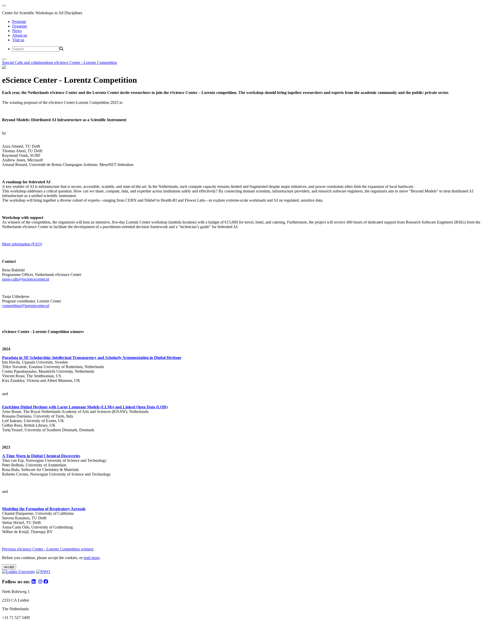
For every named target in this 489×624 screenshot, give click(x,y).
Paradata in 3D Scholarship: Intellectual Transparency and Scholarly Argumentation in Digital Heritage (91, 357)
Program (19, 21)
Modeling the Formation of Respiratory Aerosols (44, 509)
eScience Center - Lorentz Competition (85, 62)
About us (19, 35)
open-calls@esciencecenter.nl (25, 279)
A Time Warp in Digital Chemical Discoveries (41, 456)
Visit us (18, 40)
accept (9, 567)
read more (92, 558)
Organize (19, 26)
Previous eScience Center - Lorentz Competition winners (47, 549)
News (17, 31)
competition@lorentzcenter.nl (25, 305)
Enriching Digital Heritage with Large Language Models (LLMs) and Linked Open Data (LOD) (85, 407)
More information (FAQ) (22, 244)
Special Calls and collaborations (28, 62)
